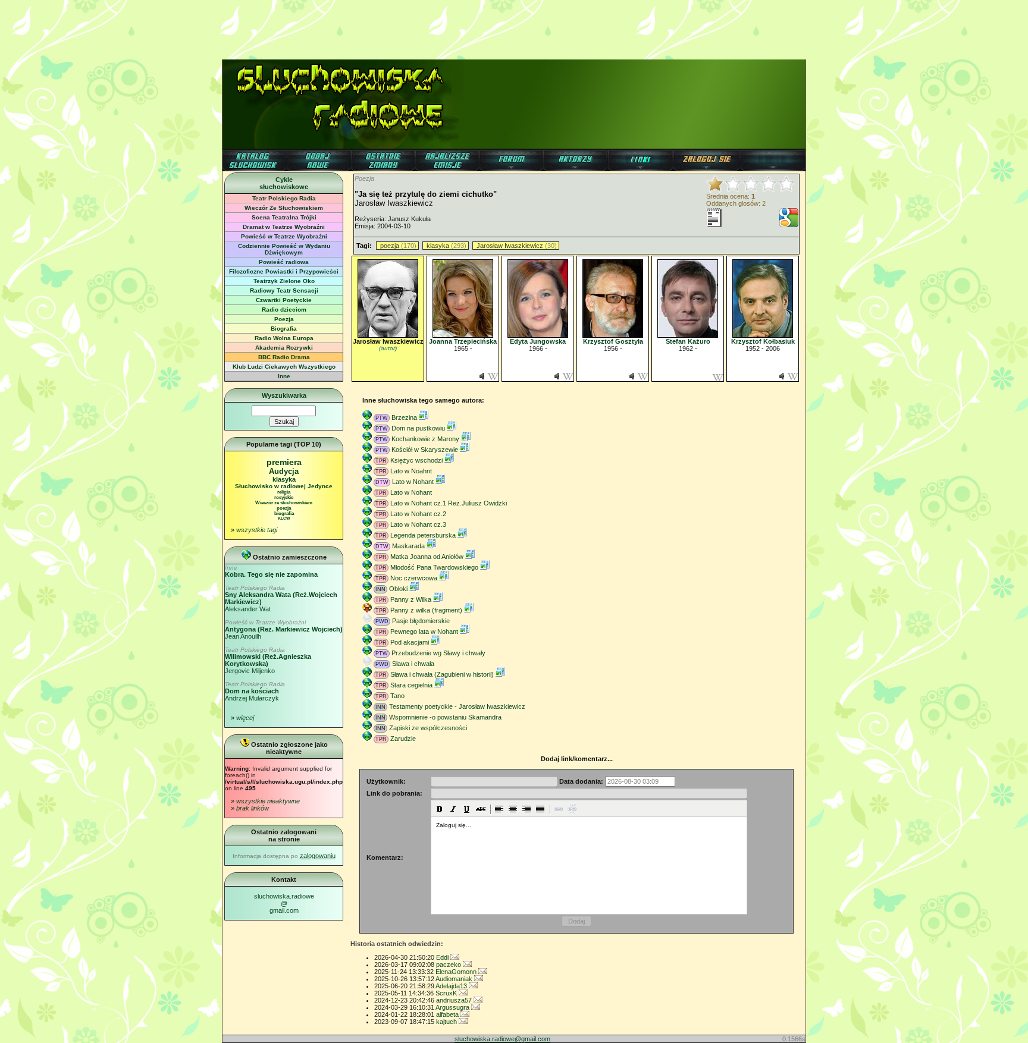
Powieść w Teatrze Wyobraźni (284, 236)
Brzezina (404, 417)
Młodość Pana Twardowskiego (434, 567)
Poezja (284, 319)
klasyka (284, 479)
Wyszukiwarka (284, 395)
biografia (284, 513)
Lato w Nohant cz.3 (418, 524)
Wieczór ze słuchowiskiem (283, 502)
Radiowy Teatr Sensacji (284, 290)
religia (283, 492)
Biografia (284, 328)
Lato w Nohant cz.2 (418, 513)
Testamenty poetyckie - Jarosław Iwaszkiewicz (457, 706)
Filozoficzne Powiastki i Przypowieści (284, 271)
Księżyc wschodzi (416, 460)
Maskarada (408, 545)
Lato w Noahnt (411, 471)
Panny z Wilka (410, 599)
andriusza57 (455, 1000)
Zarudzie (403, 738)
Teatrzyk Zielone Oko (284, 281)
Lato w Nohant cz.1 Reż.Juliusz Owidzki (448, 503)
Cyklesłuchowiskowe (283, 183)
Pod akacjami (409, 642)
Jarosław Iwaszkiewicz (510, 245)
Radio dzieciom (284, 309)
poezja (284, 508)
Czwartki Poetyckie (284, 300)
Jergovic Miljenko (268, 660)
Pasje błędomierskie (421, 620)
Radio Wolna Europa (284, 338)
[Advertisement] (514, 27)
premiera (284, 462)
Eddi (443, 957)
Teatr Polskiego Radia (284, 198)
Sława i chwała (413, 663)
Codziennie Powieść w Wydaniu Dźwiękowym (284, 249)
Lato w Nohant (413, 481)
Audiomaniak (454, 978)
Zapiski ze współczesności (428, 727)
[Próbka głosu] (481, 377)
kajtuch (447, 1021)
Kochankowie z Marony (425, 438)
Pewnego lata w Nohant (424, 631)
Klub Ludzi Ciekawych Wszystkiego (284, 366)
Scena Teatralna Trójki (284, 217)
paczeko (449, 964)
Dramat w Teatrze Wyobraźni (284, 227)
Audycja (284, 471)
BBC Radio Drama (284, 357)
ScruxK (447, 993)
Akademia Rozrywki (284, 347)
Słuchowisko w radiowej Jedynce (284, 486)
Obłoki (398, 588)
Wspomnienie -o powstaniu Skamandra (445, 717)
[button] (439, 808)
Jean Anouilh (284, 629)
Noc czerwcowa (413, 578)
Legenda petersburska (423, 535)
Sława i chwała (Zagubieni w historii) (442, 674)
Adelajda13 (452, 985)
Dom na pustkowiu (418, 428)
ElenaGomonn (456, 971)
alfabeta (448, 1014)
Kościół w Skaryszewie (424, 449)
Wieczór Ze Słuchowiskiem (284, 208)
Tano (397, 695)
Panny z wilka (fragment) (426, 610)
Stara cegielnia (411, 685)
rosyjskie (283, 497)
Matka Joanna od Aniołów (426, 556)
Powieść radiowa (284, 262)
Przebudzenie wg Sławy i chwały (438, 652)
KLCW (284, 518)
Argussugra (453, 1007)
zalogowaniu (318, 855)
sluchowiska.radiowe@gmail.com (284, 903)
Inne (284, 376)
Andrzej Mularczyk (255, 691)
